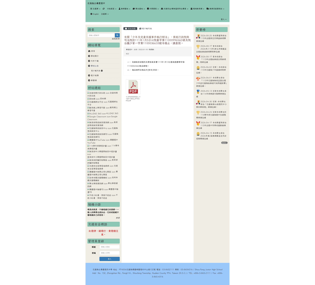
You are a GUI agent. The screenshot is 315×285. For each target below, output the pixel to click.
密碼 (94, 253)
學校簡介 (94, 56)
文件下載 (94, 61)
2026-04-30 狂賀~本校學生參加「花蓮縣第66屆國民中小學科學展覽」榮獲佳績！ (211, 104)
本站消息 (131, 29)
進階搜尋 (116, 39)
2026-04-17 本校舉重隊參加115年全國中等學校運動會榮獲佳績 (211, 125)
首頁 (92, 51)
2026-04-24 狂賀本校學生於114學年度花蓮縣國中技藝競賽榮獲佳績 (211, 115)
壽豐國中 (129, 49)
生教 (135, 49)
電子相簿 (94, 75)
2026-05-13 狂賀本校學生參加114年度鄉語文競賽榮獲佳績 (211, 94)
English (95, 14)
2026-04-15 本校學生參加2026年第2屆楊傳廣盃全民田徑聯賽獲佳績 (211, 136)
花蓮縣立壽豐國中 (96, 3)
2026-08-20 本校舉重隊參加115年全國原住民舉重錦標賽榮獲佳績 (211, 38)
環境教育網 (197, 9)
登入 (109, 259)
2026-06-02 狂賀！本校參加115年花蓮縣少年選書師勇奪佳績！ (211, 70)
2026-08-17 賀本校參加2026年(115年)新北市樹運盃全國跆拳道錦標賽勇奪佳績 (211, 49)
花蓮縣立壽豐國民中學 (102, 269)
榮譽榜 (93, 80)
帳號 (94, 247)
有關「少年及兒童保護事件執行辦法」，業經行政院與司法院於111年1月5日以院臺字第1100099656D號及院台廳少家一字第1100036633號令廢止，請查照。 (157, 40)
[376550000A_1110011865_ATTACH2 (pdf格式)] (133, 86)
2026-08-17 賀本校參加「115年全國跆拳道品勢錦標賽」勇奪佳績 (211, 59)
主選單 (95, 9)
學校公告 (94, 66)
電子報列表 (146, 29)
